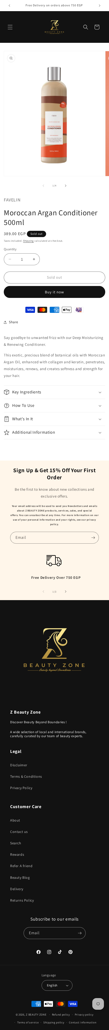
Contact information (82, 1022)
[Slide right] (65, 185)
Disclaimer (18, 765)
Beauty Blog (20, 877)
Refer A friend (21, 866)
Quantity (10, 249)
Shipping (28, 240)
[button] (10, 27)
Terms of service (28, 1022)
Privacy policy (84, 1014)
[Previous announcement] (9, 5)
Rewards (17, 854)
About (15, 820)
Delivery (16, 889)
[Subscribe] (93, 538)
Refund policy (61, 1014)
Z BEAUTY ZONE (36, 1014)
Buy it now (54, 292)
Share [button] (13, 322)
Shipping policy (53, 1022)
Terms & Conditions (26, 776)
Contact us (19, 831)
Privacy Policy (21, 788)
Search (15, 843)
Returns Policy (22, 900)
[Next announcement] (99, 5)
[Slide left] (43, 185)
